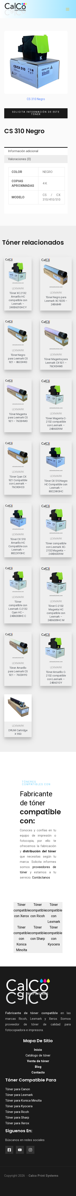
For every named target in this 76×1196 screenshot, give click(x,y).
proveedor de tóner (22, 1024)
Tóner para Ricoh (17, 1112)
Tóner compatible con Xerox (22, 910)
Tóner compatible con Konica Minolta (22, 938)
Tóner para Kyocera (19, 1106)
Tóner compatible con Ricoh (38, 910)
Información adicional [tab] (23, 151)
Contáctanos (41, 877)
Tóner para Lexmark (19, 1095)
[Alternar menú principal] (67, 9)
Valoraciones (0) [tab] (19, 159)
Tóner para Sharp (17, 1117)
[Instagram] (30, 1150)
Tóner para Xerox (17, 1123)
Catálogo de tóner (38, 1055)
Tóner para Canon (17, 1089)
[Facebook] (9, 1150)
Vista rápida (18, 281)
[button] (36, 113)
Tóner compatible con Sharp (38, 933)
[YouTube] (20, 1150)
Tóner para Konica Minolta (23, 1100)
